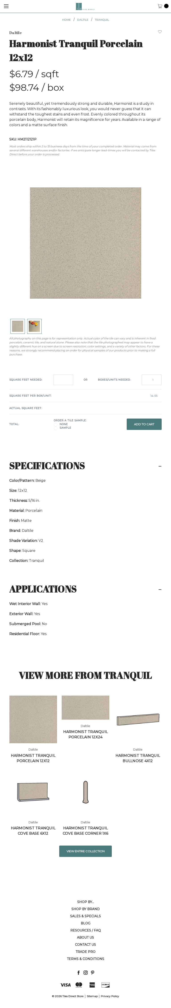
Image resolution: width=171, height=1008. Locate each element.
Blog (85, 923)
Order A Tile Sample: (70, 420)
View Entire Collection (86, 851)
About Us (85, 937)
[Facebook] (78, 972)
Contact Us (85, 945)
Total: (14, 424)
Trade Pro (86, 952)
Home (66, 19)
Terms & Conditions (85, 959)
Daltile (82, 19)
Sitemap (92, 996)
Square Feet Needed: (25, 379)
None (64, 424)
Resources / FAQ (85, 930)
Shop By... (85, 902)
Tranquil (102, 19)
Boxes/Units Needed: (114, 379)
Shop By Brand (85, 909)
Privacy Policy (110, 996)
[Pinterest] (92, 972)
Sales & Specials (85, 916)
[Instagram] (85, 972)
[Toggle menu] (6, 6)
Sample (65, 427)
